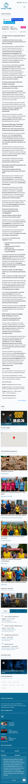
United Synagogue (4, 473)
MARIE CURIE (4, 563)
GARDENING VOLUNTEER (7, 471)
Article (10, 730)
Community (4, 629)
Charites (9, 682)
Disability (9, 629)
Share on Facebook (18, 19)
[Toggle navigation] (24, 7)
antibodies (4, 688)
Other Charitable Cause (6, 620)
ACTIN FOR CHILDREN (6, 540)
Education (5, 31)
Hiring (22, 685)
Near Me (25, 2)
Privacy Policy (11, 766)
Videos (18, 685)
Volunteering (6, 458)
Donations (4, 755)
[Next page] (26, 600)
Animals (17, 751)
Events (3, 751)
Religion (20, 31)
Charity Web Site (22, 400)
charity (23, 27)
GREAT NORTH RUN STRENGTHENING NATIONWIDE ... (14, 582)
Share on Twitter (10, 22)
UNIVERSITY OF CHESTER (6, 496)
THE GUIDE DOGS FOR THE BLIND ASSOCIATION (11, 517)
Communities (4, 685)
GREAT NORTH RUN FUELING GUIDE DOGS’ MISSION (13, 515)
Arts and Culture (5, 638)
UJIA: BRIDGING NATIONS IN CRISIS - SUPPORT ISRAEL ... (13, 671)
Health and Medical (13, 31)
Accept (14, 780)
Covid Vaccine (12, 685)
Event (4, 479)
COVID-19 (4, 682)
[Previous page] (2, 600)
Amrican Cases (16, 682)
